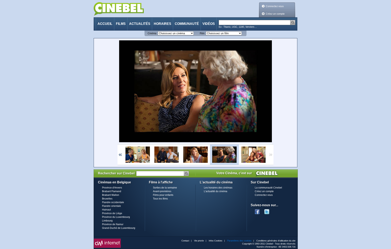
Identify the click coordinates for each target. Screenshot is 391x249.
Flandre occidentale (113, 202)
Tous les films (160, 198)
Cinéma (152, 33)
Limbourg (107, 220)
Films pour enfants (163, 195)
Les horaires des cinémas (218, 187)
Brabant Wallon (110, 195)
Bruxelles (107, 198)
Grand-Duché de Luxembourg (118, 228)
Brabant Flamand (111, 191)
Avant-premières (162, 191)
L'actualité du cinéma (215, 191)
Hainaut (106, 209)
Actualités (139, 23)
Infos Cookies (215, 240)
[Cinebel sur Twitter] (268, 210)
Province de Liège (112, 213)
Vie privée (199, 240)
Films (121, 23)
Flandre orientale (111, 206)
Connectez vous (275, 6)
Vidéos (208, 23)
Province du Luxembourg (116, 217)
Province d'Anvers (112, 187)
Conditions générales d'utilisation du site (275, 240)
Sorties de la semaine (165, 187)
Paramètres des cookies (239, 240)
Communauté (187, 23)
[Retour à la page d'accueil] (119, 9)
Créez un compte (275, 13)
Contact (185, 240)
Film (202, 33)
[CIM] (107, 239)
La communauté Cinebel (268, 187)
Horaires (162, 23)
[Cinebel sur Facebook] (257, 210)
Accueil (105, 23)
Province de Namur (112, 224)
